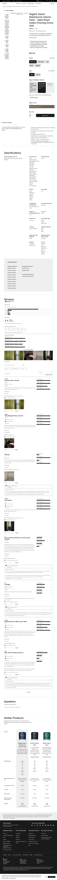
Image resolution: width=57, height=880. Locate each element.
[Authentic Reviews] (9, 301)
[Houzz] (48, 825)
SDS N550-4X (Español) (12, 288)
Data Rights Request (7, 847)
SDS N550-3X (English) (12, 281)
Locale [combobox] (23, 368)
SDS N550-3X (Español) (12, 283)
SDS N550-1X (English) (12, 272)
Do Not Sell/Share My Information (7, 846)
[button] (17, 1)
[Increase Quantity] (34, 115)
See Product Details (32, 37)
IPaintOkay (6, 540)
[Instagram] (34, 825)
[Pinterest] (42, 825)
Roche (6, 654)
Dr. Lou (6, 417)
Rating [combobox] (6, 368)
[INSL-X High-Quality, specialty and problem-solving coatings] (25, 861)
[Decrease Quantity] (30, 115)
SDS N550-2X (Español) (12, 279)
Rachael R (6, 382)
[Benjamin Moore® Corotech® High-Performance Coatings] (8, 861)
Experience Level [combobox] (15, 368)
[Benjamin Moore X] (45, 825)
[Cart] (53, 1)
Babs (5, 623)
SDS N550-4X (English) (12, 285)
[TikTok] (53, 825)
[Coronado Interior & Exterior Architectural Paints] (42, 861)
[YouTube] (40, 825)
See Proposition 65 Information (28, 276)
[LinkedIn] (50, 825)
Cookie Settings (12, 878)
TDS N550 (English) (25, 268)
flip (5, 456)
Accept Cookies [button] (52, 876)
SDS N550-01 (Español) (12, 270)
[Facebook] (32, 825)
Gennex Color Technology (42, 140)
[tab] (6, 16)
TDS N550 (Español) (25, 270)
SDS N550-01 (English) (11, 268)
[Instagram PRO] (37, 825)
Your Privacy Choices (7, 849)
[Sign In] (49, 1)
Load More (28, 692)
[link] (51, 1)
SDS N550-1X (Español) (12, 274)
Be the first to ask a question (10, 704)
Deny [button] (46, 876)
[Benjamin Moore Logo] (6, 3)
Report (16, 410)
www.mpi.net (12, 817)
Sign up (4, 824)
